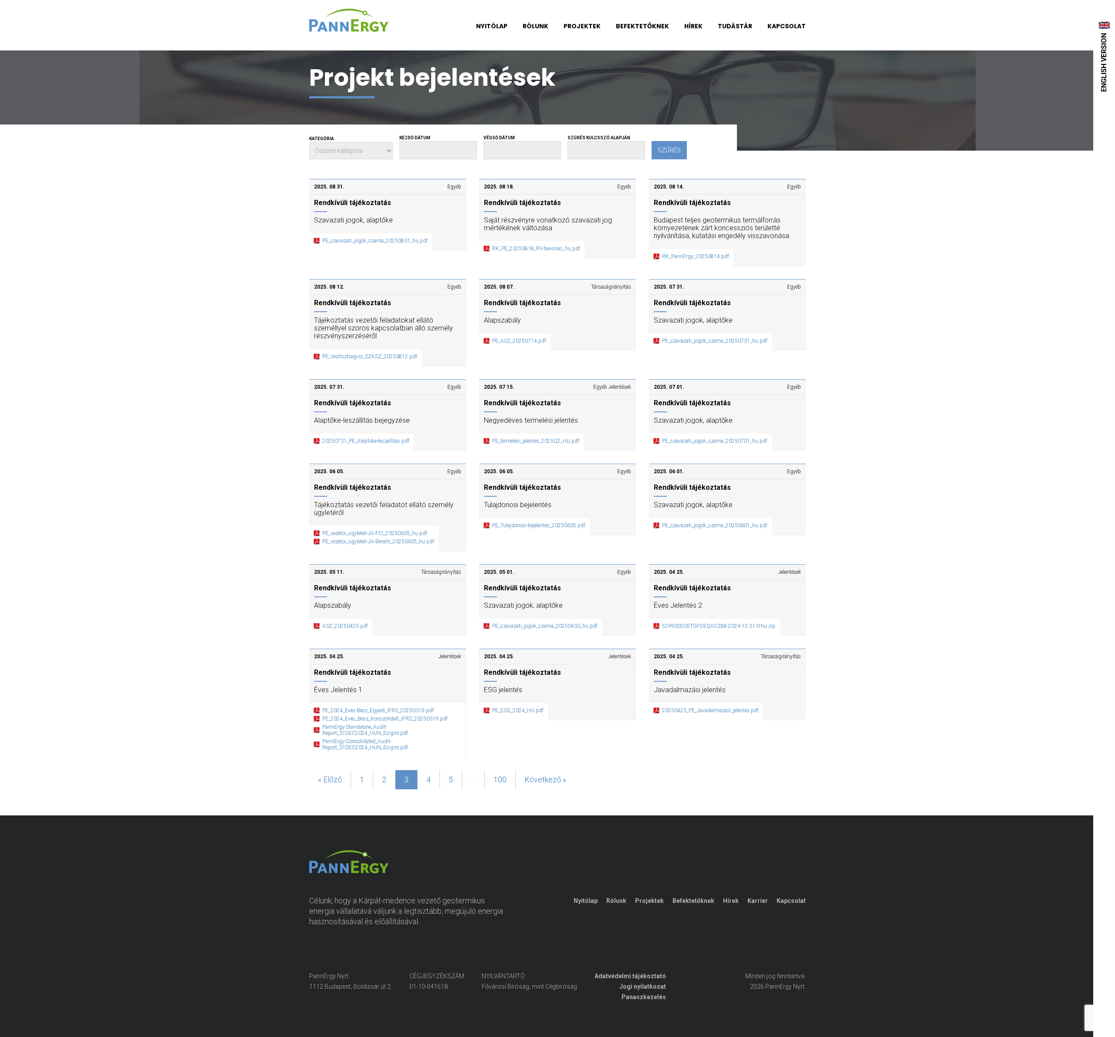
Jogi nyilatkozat (642, 986)
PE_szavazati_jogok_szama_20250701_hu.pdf (714, 441)
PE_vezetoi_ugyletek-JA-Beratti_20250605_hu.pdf (378, 542)
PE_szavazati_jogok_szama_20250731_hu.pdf (714, 341)
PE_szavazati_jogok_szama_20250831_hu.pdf (375, 241)
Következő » (545, 779)
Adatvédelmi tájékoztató (630, 976)
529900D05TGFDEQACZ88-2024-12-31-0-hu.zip (718, 626)
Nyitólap (491, 26)
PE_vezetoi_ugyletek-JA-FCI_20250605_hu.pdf (374, 533)
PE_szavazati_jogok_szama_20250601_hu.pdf (714, 525)
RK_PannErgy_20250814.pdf (695, 256)
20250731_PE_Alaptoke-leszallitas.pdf (365, 441)
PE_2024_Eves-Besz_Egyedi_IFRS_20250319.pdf (378, 710)
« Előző (330, 779)
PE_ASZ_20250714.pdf (519, 341)
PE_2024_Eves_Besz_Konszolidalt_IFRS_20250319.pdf (385, 719)
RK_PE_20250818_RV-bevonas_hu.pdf (536, 249)
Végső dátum (499, 137)
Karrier (757, 900)
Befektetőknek (642, 26)
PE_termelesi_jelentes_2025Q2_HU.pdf (535, 441)
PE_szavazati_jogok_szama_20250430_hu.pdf (545, 626)
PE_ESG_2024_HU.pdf (518, 710)
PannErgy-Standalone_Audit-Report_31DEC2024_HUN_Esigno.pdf (365, 730)
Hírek (693, 26)
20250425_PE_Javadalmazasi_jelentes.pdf (710, 710)
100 (500, 779)
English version (1104, 62)
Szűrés (669, 150)
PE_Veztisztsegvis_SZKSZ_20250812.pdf (369, 357)
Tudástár (735, 26)
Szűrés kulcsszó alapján (599, 137)
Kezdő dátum (414, 137)
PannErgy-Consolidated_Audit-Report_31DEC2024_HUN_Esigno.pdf (365, 744)
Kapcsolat (786, 26)
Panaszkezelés (644, 996)
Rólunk (535, 26)
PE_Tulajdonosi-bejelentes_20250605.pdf (538, 525)
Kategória (321, 138)
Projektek (582, 26)
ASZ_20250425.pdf (345, 626)
